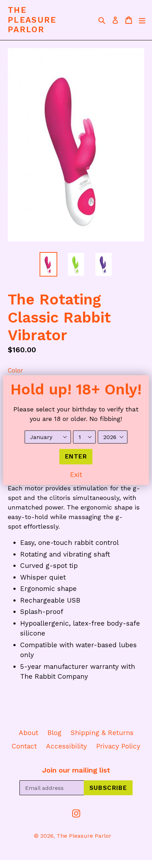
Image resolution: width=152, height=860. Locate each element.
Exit (76, 474)
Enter (76, 456)
